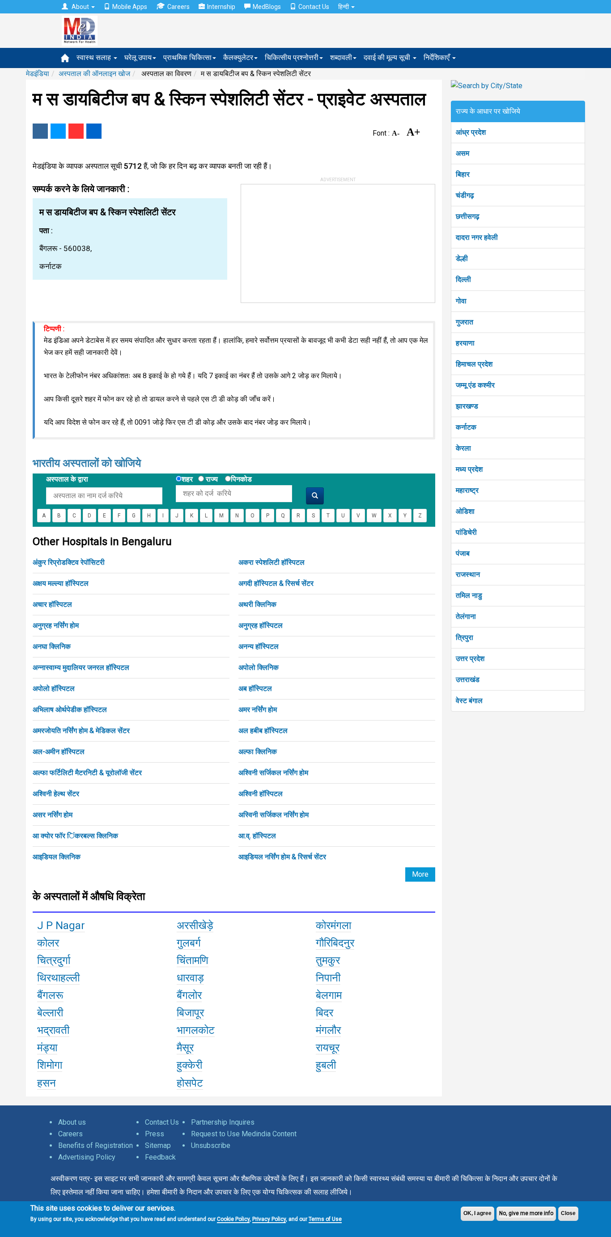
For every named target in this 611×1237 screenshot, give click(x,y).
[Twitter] (58, 131)
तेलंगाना (466, 616)
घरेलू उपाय (138, 57)
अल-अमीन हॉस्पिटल (59, 751)
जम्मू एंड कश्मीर (475, 385)
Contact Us (313, 6)
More (420, 874)
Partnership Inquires (223, 1122)
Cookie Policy (233, 1219)
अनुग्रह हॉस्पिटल (260, 625)
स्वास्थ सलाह (94, 57)
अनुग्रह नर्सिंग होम (56, 625)
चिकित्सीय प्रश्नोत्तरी (291, 57)
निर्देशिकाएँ (437, 57)
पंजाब (463, 553)
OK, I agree (477, 1213)
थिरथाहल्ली (58, 978)
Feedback (160, 1157)
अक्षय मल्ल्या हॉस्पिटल (61, 583)
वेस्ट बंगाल (469, 700)
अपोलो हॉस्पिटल (54, 688)
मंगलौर (328, 1030)
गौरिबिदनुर (335, 943)
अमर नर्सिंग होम (257, 709)
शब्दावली (341, 57)
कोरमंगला (333, 925)
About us (72, 1122)
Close (568, 1213)
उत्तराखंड (467, 679)
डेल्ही (462, 258)
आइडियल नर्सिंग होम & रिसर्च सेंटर (282, 857)
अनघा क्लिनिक (52, 646)
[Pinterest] (76, 131)
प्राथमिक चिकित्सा (187, 57)
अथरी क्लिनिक (257, 604)
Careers (178, 6)
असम (462, 153)
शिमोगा (49, 1065)
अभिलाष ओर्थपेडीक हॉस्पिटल (70, 709)
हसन (46, 1083)
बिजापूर (190, 1013)
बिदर (324, 1013)
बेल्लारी (50, 1013)
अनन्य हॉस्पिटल (258, 646)
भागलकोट (196, 1030)
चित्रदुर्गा (53, 960)
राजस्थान (468, 574)
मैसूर (185, 1047)
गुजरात (464, 322)
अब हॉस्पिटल (255, 688)
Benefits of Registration (95, 1145)
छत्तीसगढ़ (467, 216)
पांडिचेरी (466, 532)
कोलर (48, 943)
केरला (463, 448)
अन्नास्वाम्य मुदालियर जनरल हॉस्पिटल (81, 667)
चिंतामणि (192, 960)
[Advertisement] (308, 240)
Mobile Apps (129, 6)
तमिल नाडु (469, 595)
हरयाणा (465, 343)
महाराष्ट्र (467, 490)
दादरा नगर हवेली (477, 237)
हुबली (326, 1065)
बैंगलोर (189, 995)
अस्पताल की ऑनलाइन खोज (94, 73)
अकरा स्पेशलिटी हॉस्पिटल (271, 562)
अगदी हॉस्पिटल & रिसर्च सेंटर (276, 583)
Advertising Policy (86, 1157)
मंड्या (47, 1047)
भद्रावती (53, 1030)
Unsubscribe (210, 1145)
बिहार (463, 174)
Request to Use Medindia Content (244, 1134)
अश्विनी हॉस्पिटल (260, 793)
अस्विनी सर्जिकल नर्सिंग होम (273, 814)
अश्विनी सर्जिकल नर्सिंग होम (273, 772)
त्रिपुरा (464, 637)
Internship (221, 6)
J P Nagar (61, 925)
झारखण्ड (467, 406)
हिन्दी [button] (344, 6)
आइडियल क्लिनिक (57, 857)
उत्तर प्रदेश (470, 658)
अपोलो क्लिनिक (258, 667)
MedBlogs (267, 6)
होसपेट (190, 1083)
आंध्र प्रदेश (471, 132)
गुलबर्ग (189, 943)
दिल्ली (463, 279)
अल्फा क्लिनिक (257, 751)
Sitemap (158, 1145)
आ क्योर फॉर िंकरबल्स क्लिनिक (75, 836)
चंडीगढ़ (465, 195)
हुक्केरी (189, 1065)
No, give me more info (526, 1213)
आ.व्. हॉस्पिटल (257, 836)
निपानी (328, 978)
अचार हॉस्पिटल (52, 604)
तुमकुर (328, 960)
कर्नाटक (466, 427)
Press (154, 1134)
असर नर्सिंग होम (52, 814)
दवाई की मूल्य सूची (388, 57)
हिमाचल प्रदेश (474, 364)
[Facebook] (40, 131)
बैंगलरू (50, 995)
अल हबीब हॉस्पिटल (263, 730)
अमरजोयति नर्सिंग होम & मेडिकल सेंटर (81, 730)
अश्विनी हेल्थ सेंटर (56, 793)
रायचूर (327, 1047)
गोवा (461, 301)
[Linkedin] (94, 131)
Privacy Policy (269, 1219)
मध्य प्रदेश (469, 469)
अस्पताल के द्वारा (67, 479)
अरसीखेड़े (195, 925)
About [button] (80, 6)
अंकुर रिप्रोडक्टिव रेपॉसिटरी (69, 562)
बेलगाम (329, 995)
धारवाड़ (190, 978)
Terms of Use (325, 1219)
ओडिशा (465, 511)
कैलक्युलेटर (238, 57)
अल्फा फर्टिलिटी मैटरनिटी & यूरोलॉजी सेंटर (87, 772)
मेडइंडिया (37, 73)
